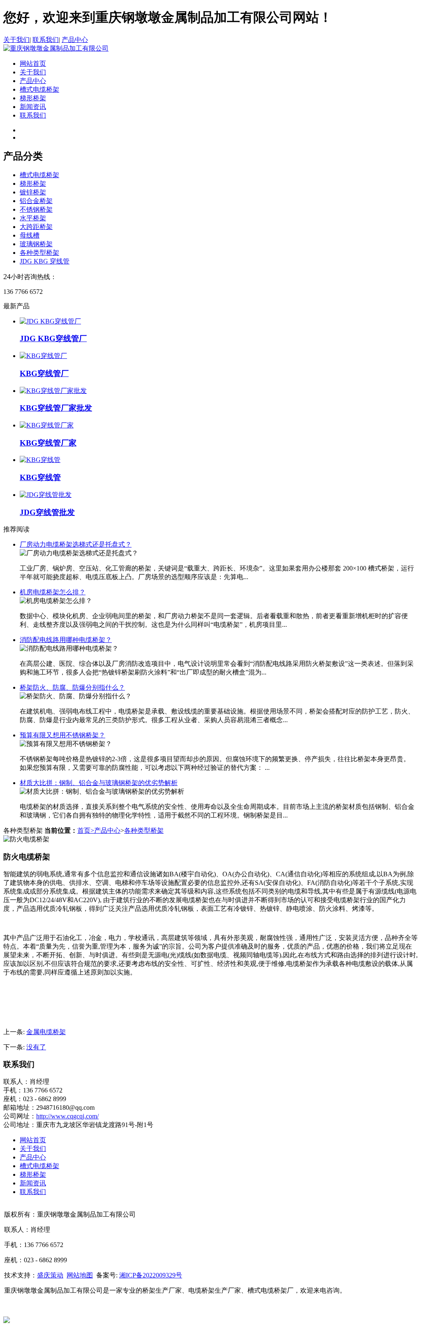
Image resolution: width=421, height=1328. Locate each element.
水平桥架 (33, 218)
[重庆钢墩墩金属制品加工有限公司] (56, 48)
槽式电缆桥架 (39, 89)
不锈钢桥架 (36, 209)
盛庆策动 (50, 1275)
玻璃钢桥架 (36, 243)
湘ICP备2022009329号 (150, 1275)
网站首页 (33, 63)
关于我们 (16, 39)
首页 (85, 830)
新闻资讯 (33, 106)
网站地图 (80, 1275)
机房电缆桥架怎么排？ (53, 592)
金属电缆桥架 (46, 1031)
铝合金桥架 (36, 200)
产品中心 (75, 39)
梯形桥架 (33, 98)
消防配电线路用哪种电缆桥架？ (66, 639)
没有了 (36, 1047)
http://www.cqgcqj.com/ (67, 1116)
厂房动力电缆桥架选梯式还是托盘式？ (76, 544)
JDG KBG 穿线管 (44, 261)
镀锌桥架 (33, 192)
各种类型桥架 (39, 252)
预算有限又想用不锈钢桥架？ (62, 735)
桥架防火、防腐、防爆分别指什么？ (72, 687)
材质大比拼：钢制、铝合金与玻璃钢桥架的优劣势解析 (99, 782)
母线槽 (29, 235)
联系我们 (45, 39)
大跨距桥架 (36, 226)
